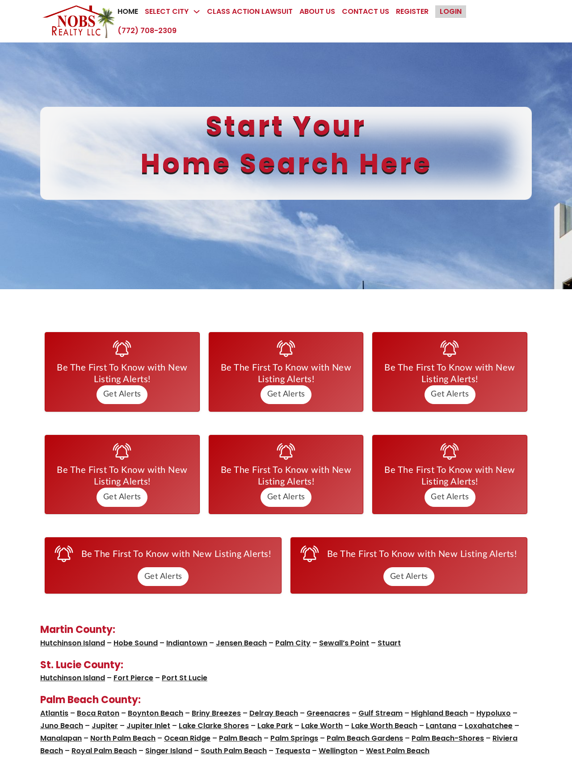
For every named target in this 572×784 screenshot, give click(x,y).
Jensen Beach (241, 643)
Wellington (338, 751)
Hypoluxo (493, 713)
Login (451, 11)
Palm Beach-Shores (448, 738)
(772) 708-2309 (147, 30)
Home (128, 11)
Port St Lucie (184, 678)
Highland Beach (439, 713)
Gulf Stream (380, 713)
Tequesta (292, 751)
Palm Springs (294, 738)
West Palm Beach (397, 751)
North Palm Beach (123, 738)
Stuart (389, 643)
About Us (317, 11)
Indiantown (186, 643)
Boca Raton (98, 713)
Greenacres (328, 713)
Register (412, 11)
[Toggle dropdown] (196, 11)
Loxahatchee (489, 726)
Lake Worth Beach (384, 726)
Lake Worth (322, 726)
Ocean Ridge (187, 738)
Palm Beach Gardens (365, 738)
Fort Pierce (133, 678)
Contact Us (365, 11)
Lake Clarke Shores (214, 726)
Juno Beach (61, 726)
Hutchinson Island (72, 643)
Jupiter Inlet (148, 726)
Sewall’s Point (344, 643)
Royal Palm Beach (104, 751)
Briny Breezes (216, 713)
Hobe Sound (136, 643)
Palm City (293, 643)
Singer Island (168, 751)
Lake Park (275, 726)
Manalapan (61, 738)
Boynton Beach (155, 713)
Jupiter (105, 726)
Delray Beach (273, 713)
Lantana (441, 726)
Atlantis (54, 713)
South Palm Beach (234, 751)
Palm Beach (240, 738)
